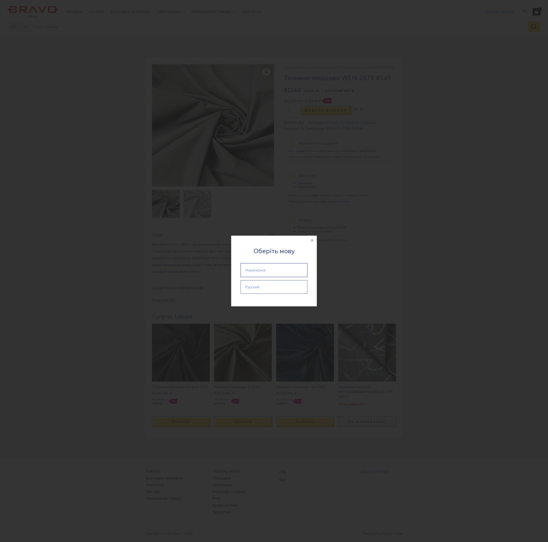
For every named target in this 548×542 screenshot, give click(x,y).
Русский (252, 287)
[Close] (312, 240)
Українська (255, 270)
